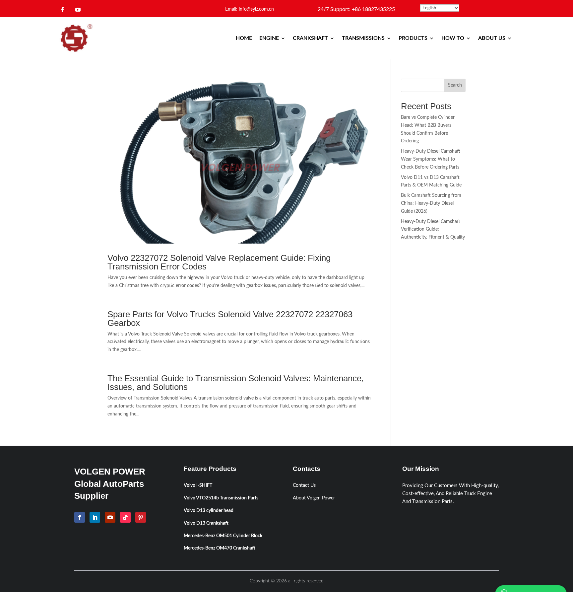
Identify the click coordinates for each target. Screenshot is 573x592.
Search (455, 85)
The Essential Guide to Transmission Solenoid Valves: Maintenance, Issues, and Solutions (235, 382)
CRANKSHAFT (310, 38)
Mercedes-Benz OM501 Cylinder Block (223, 536)
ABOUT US (491, 38)
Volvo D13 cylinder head (208, 510)
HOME (244, 38)
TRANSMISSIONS (363, 38)
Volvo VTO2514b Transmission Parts (221, 498)
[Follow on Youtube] (78, 9)
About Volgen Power (314, 498)
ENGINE (269, 38)
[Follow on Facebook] (62, 9)
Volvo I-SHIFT (198, 485)
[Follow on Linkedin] (95, 517)
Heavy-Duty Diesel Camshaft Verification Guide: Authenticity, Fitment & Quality (433, 229)
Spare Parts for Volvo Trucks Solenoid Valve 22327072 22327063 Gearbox (229, 318)
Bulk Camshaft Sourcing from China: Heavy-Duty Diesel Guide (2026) (431, 203)
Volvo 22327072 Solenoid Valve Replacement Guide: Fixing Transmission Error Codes (219, 262)
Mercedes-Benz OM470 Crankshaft (219, 548)
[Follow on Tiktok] (125, 517)
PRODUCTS (413, 38)
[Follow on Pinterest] (140, 517)
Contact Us (304, 485)
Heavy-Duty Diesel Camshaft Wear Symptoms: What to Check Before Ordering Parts (430, 159)
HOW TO (452, 38)
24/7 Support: (356, 9)
